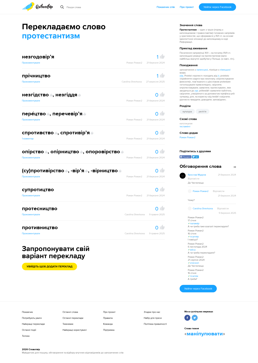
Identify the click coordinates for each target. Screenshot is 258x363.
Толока (25, 335)
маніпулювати (205, 334)
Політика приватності (155, 324)
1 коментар (28, 138)
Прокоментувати (31, 62)
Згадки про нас (152, 312)
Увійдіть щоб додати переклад (49, 266)
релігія (202, 111)
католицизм (186, 123)
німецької (225, 69)
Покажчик (27, 312)
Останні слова (70, 312)
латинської (202, 69)
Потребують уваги (32, 318)
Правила (108, 318)
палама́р (194, 223)
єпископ (194, 262)
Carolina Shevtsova (132, 81)
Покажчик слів (166, 7)
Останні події (29, 329)
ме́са (192, 249)
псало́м (194, 276)
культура (187, 111)
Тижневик (68, 324)
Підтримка (108, 329)
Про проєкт (187, 7)
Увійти (217, 7)
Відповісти (193, 178)
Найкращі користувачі (75, 329)
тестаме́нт (185, 126)
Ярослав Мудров (197, 174)
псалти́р (194, 236)
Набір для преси (153, 318)
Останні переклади (73, 318)
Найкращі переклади (33, 324)
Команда (108, 324)
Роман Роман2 (187, 137)
